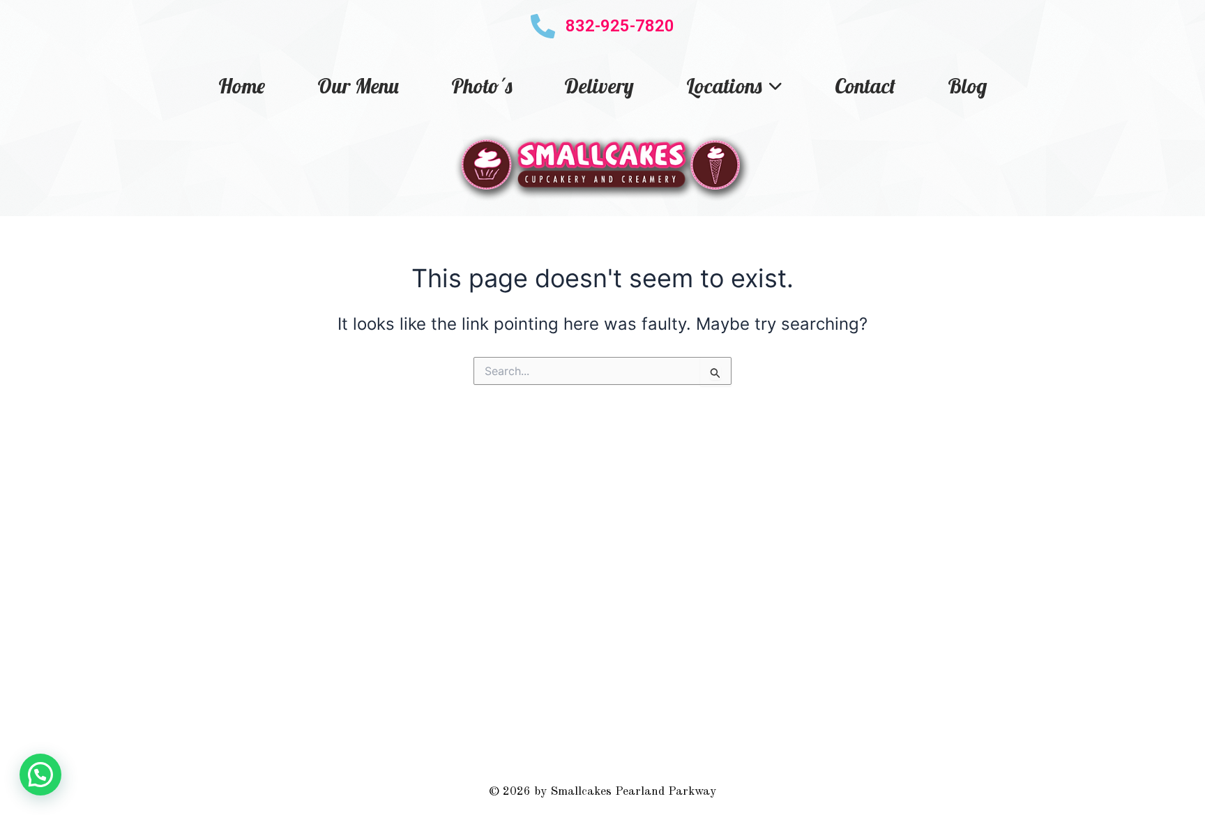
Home (241, 86)
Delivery (599, 86)
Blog (967, 86)
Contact (865, 86)
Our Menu (358, 86)
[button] (40, 774)
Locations (723, 86)
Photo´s (481, 86)
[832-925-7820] (543, 26)
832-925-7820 (620, 26)
